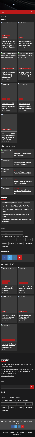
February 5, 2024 (24, 49)
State (12, 243)
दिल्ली (13, 421)
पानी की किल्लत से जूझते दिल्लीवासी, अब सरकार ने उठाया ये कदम (16, 203)
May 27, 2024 (6, 320)
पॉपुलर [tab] (8, 146)
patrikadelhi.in (17, 434)
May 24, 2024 (23, 320)
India (4, 68)
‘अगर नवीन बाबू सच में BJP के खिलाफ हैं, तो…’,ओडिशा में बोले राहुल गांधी (17, 206)
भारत (6, 421)
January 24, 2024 (7, 141)
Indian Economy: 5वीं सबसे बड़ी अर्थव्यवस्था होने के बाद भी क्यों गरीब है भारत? (25, 74)
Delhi (4, 35)
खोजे (2, 382)
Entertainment (7, 236)
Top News (22, 151)
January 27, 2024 (7, 79)
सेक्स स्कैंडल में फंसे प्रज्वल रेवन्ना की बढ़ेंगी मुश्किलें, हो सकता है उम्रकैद (15, 215)
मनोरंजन (26, 421)
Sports (21, 37)
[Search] (32, 11)
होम (2, 421)
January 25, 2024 (24, 110)
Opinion (13, 239)
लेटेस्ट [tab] (3, 146)
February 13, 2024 (7, 49)
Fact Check (17, 236)
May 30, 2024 (23, 292)
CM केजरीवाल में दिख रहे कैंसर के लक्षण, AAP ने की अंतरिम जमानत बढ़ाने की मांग (17, 210)
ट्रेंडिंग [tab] (13, 146)
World (29, 68)
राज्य (18, 421)
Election (16, 161)
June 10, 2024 (6, 292)
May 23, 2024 (6, 349)
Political (8, 129)
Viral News (5, 37)
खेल (21, 421)
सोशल (30, 421)
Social (12, 68)
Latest (8, 35)
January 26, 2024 (24, 78)
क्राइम (17, 423)
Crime (4, 233)
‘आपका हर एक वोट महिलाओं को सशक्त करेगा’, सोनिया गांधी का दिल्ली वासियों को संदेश (22, 191)
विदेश (9, 421)
